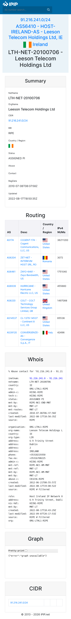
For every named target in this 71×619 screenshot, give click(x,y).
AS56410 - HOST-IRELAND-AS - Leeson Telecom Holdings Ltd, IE (35, 31)
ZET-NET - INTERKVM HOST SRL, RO (28, 261)
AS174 (10, 240)
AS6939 (11, 286)
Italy (50, 332)
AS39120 (12, 332)
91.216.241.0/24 (35, 19)
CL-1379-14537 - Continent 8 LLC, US (29, 321)
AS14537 (12, 318)
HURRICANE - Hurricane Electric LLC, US (29, 289)
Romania (47, 261)
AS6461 (11, 271)
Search (48, 9)
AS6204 (11, 257)
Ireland (40, 44)
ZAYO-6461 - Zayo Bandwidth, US (29, 275)
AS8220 (11, 300)
